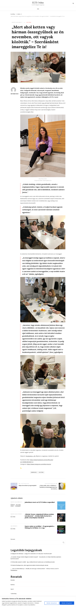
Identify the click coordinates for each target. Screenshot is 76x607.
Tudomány (18, 506)
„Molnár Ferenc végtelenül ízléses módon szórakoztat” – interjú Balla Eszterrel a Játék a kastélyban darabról (39, 516)
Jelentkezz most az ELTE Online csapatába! (40, 502)
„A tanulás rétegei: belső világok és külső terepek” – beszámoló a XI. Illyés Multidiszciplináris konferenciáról (36, 557)
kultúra (41, 472)
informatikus (13, 93)
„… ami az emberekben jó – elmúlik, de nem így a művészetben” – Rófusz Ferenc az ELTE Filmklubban (35, 569)
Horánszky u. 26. (31, 456)
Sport (12, 506)
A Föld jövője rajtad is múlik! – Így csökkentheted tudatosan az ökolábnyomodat (33, 562)
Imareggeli (34, 472)
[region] (38, 601)
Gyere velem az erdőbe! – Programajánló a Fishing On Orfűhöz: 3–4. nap (39, 527)
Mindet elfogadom (67, 603)
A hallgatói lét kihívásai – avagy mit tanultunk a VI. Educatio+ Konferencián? (31, 553)
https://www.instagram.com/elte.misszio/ (39, 464)
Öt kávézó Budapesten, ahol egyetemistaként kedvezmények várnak (29, 565)
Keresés (13, 539)
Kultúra (28, 22)
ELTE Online (38, 2)
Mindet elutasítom (52, 603)
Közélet (13, 504)
